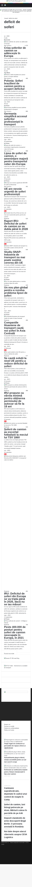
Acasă (6, 18)
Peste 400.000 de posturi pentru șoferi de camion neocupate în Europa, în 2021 (15, 632)
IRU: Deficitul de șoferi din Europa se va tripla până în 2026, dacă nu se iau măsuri (15, 599)
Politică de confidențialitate (11, 728)
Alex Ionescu (7, 45)
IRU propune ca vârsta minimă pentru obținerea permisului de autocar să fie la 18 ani (14, 399)
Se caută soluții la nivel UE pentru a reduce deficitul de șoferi (16, 362)
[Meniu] (2, 6)
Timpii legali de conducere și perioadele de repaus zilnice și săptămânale (15, 746)
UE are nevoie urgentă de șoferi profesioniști (15, 191)
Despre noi (7, 724)
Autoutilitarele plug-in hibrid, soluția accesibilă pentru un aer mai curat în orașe (15, 760)
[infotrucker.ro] (8, 5)
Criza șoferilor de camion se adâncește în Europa (15, 51)
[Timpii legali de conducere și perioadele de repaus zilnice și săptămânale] (16, 741)
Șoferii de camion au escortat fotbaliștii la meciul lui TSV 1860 (16, 433)
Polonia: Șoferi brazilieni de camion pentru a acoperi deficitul (14, 84)
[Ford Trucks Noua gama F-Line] (16, 1)
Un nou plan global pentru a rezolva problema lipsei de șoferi (16, 291)
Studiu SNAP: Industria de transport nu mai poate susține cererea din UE (14, 257)
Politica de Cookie (9, 730)
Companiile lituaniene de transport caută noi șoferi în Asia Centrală (14, 328)
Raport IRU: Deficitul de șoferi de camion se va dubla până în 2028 (16, 224)
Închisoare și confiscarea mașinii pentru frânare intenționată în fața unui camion (15, 772)
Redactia (6, 218)
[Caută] (30, 6)
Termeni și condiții (9, 726)
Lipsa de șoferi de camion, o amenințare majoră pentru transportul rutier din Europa (16, 159)
